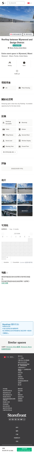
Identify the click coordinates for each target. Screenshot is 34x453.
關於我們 (20, 388)
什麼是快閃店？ (22, 367)
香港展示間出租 (7, 396)
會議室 (19, 382)
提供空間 (20, 390)
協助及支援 (21, 396)
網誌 (19, 392)
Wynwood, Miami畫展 (13, 347)
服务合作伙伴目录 (22, 362)
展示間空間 (21, 378)
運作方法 (20, 356)
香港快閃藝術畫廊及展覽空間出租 (9, 399)
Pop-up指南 (21, 358)
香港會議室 (5, 404)
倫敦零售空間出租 (7, 408)
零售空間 (20, 372)
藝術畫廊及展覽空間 (23, 380)
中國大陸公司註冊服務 (23, 360)
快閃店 (19, 374)
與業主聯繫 (5, 283)
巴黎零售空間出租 (7, 410)
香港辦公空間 (6, 402)
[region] (17, 305)
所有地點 (5, 388)
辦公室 (19, 384)
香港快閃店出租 (7, 392)
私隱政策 (20, 400)
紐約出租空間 (6, 406)
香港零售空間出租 (7, 390)
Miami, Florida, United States (18, 48)
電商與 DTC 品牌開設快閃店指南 (24, 370)
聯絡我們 (20, 394)
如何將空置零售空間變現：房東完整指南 (23, 365)
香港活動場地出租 (7, 394)
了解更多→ (5, 333)
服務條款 (20, 398)
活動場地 (20, 376)
